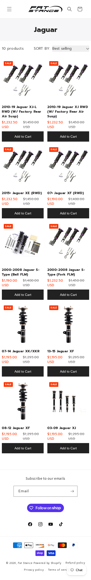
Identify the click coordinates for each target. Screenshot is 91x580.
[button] (9, 9)
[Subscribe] (72, 491)
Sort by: (42, 48)
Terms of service (59, 570)
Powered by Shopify (47, 563)
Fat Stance (25, 563)
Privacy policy (34, 570)
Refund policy (75, 563)
